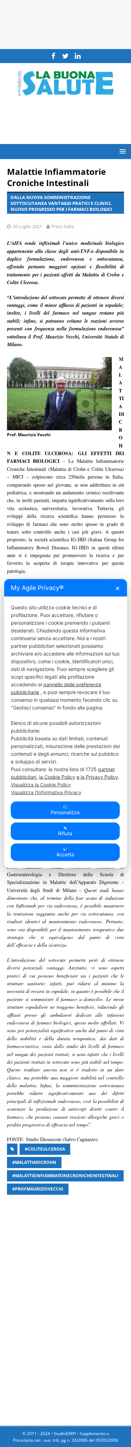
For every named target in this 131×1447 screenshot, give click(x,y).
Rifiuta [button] (65, 833)
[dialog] (65, 723)
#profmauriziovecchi (37, 1189)
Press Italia (62, 226)
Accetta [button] (65, 854)
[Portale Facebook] (53, 56)
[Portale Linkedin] (78, 56)
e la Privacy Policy (97, 777)
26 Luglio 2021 (27, 226)
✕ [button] (117, 588)
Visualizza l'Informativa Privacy (46, 792)
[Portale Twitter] (65, 56)
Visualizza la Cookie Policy (41, 785)
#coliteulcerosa (45, 1149)
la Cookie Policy (57, 777)
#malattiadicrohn (34, 1162)
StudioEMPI (65, 1433)
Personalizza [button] (65, 812)
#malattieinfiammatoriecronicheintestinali (65, 1176)
